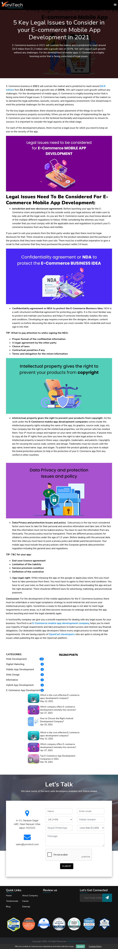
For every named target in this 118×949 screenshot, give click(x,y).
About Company (30, 895)
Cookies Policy (95, 946)
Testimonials (12, 901)
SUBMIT (66, 866)
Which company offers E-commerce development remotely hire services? (58, 708)
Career (25, 901)
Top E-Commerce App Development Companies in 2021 (57, 757)
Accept (80, 946)
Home (9, 895)
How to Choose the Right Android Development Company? (56, 720)
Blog (8, 906)
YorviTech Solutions (76, 941)
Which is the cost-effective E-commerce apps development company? (59, 697)
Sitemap (26, 906)
